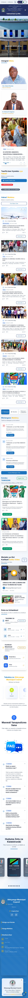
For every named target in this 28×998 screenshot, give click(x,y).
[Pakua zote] (21, 629)
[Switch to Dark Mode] (15, 2)
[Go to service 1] (8, 885)
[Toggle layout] (22, 980)
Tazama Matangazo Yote (14, 472)
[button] (14, 772)
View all (24, 560)
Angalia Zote (21, 478)
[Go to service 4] (13, 885)
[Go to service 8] (19, 885)
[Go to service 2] (10, 885)
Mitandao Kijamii (12, 2)
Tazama (11, 435)
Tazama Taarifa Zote (10, 180)
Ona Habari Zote (14, 203)
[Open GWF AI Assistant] (24, 994)
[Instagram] (16, 914)
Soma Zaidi (7, 162)
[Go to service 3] (11, 885)
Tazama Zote (22, 620)
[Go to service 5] (14, 885)
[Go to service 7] (17, 885)
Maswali (4, 2)
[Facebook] (12, 914)
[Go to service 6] (16, 885)
